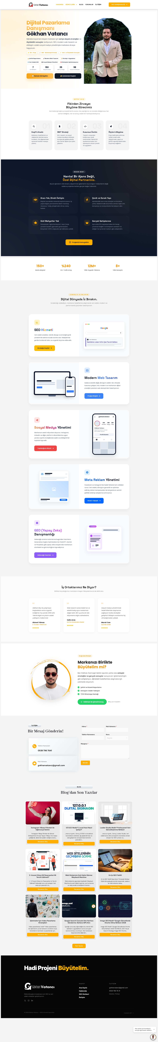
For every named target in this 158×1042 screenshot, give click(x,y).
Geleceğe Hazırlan (44, 555)
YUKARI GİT (128, 1013)
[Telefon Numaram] (34, 746)
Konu (108, 734)
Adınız (84, 726)
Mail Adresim (42, 761)
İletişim (98, 4)
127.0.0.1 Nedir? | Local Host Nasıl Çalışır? (79, 829)
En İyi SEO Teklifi (115, 875)
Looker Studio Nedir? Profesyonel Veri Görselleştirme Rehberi (115, 829)
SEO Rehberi (84, 994)
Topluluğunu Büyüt (44, 448)
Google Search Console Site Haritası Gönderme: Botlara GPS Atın (78, 922)
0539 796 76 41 (114, 991)
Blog (81, 4)
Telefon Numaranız (88, 734)
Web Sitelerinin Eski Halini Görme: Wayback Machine (79, 876)
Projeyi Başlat (93, 396)
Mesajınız (84, 744)
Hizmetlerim (70, 4)
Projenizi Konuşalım (80, 242)
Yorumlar (89, 4)
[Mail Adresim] (34, 763)
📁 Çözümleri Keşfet (68, 76)
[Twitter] (25, 1001)
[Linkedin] (32, 1001)
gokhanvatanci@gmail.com (118, 988)
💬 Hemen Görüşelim (40, 76)
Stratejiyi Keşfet (43, 348)
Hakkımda (59, 4)
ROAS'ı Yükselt (93, 501)
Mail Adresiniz (111, 726)
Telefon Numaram (44, 746)
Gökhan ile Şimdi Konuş (93, 702)
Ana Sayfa (83, 988)
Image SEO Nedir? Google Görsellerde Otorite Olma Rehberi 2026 (115, 922)
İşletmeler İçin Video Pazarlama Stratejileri (42, 922)
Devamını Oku (43, 842)
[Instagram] (28, 1001)
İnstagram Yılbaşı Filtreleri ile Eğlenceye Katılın (42, 829)
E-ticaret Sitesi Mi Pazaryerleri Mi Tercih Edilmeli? (42, 876)
